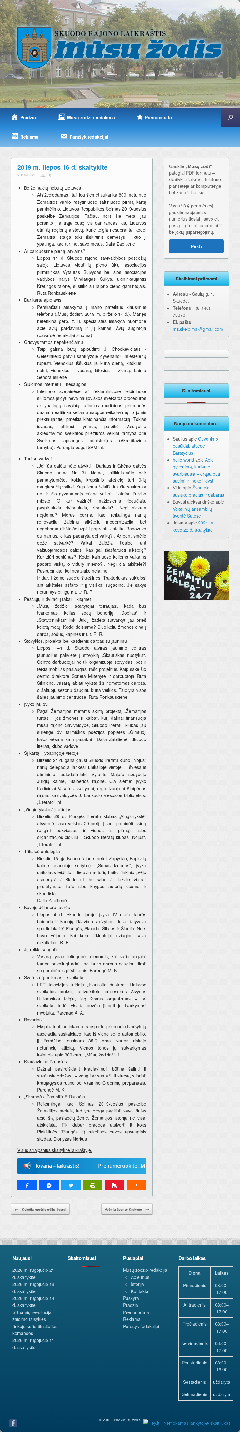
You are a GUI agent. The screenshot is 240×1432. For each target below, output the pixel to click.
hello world (183, 460)
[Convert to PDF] (114, 1185)
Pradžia (130, 1305)
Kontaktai (140, 1291)
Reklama (132, 1319)
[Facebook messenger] (49, 1185)
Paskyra (131, 1298)
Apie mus (140, 1277)
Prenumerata (136, 1312)
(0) (48, 174)
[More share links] (136, 1185)
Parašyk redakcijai (141, 1326)
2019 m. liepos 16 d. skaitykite (63, 166)
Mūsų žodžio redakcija (145, 1270)
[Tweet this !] (71, 1185)
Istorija (137, 1284)
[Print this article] (92, 1185)
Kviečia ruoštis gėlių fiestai (40, 1209)
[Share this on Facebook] (27, 1185)
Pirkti (196, 246)
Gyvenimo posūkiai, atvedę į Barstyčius (195, 446)
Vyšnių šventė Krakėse (127, 1209)
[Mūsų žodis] (120, 47)
